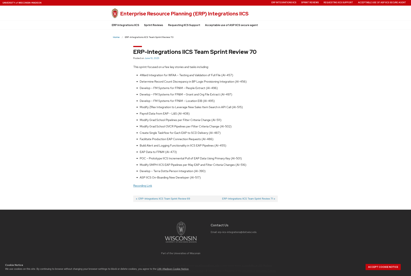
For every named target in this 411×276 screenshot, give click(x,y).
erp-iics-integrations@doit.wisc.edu (237, 232)
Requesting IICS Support (184, 25)
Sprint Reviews (153, 25)
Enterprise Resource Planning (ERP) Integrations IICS (184, 13)
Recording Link (142, 185)
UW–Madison (22, 2)
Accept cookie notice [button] (383, 267)
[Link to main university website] (181, 243)
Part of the (180, 253)
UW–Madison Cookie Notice (173, 269)
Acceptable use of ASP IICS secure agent (231, 25)
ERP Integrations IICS (125, 25)
